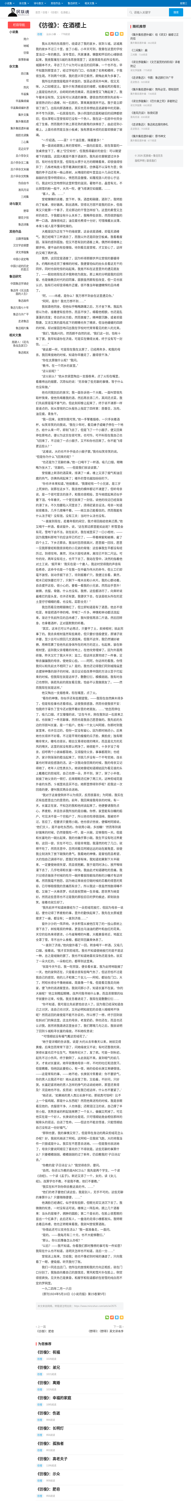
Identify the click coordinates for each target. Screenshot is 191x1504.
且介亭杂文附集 (19, 176)
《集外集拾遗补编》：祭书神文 (148, 136)
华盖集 (25, 94)
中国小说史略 (21, 259)
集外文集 (23, 114)
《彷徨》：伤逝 (48, 1413)
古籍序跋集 (22, 238)
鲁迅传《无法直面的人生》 (19, 292)
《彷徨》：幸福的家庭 (53, 1398)
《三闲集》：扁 (138, 50)
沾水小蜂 (51, 34)
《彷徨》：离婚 (48, 1383)
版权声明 (140, 160)
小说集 (8, 3)
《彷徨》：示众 (48, 1474)
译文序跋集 (22, 252)
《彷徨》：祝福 (48, 1352)
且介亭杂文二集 (19, 162)
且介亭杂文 (22, 155)
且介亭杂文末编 (19, 169)
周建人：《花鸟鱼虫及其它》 (20, 344)
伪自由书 (23, 183)
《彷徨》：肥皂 (45, 1331)
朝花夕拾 (23, 217)
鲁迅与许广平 (21, 314)
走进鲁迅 (23, 321)
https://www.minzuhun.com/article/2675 (95, 1306)
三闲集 (25, 196)
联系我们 (151, 160)
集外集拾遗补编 (19, 128)
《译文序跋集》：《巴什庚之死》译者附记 (153, 101)
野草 (26, 210)
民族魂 (147, 155)
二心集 (25, 142)
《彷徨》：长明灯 (50, 1428)
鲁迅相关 (23, 352)
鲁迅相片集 (22, 328)
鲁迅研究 (72, 3)
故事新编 (23, 59)
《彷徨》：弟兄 (48, 1368)
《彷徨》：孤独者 (50, 1444)
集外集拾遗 (22, 121)
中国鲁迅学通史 (19, 283)
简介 (26, 39)
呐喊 (26, 45)
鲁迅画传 (23, 300)
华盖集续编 (22, 101)
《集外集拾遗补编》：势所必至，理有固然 (154, 89)
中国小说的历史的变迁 (19, 268)
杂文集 (22, 3)
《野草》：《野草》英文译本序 (105, 1331)
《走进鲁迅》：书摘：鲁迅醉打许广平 (151, 77)
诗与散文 (38, 3)
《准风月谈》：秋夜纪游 (144, 112)
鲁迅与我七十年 (19, 307)
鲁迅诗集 (23, 224)
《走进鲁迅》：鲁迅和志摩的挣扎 (149, 124)
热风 (26, 87)
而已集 (25, 73)
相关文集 (89, 3)
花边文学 (23, 148)
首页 (37, 12)
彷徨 (45, 12)
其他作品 (55, 3)
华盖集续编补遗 (19, 107)
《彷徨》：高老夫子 (52, 1459)
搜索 (176, 12)
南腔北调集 (22, 135)
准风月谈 (23, 189)
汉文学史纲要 (21, 245)
